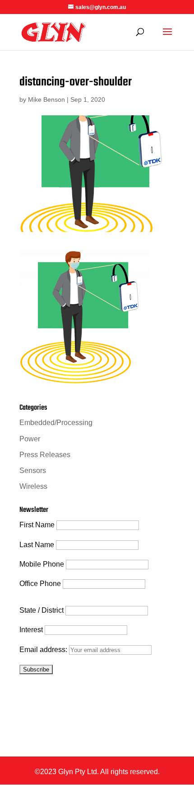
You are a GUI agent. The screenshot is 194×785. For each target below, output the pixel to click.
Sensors (32, 470)
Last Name (36, 545)
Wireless (33, 486)
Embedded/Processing (55, 422)
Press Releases (44, 455)
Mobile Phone (41, 564)
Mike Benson (46, 99)
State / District (41, 610)
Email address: (44, 649)
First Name (37, 525)
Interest (31, 630)
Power (29, 439)
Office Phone (40, 583)
